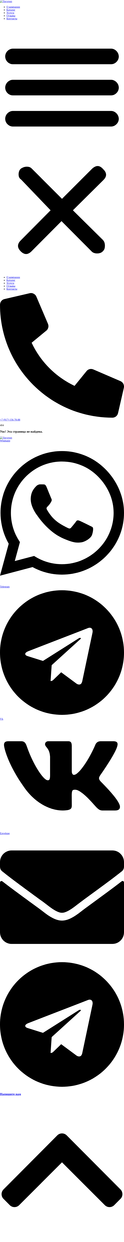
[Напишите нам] (62, 1087)
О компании (13, 7)
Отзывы (10, 15)
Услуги (10, 12)
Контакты (11, 18)
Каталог (10, 9)
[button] (62, 148)
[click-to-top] (62, 1240)
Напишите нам (10, 1094)
